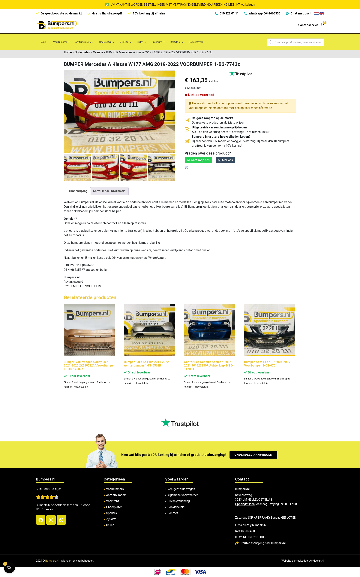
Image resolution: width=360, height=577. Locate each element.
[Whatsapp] (61, 520)
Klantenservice (308, 25)
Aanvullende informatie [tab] (109, 191)
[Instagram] (51, 520)
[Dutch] (316, 13)
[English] (321, 13)
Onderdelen (82, 52)
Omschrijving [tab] (78, 191)
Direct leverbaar (78, 376)
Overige (98, 52)
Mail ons (227, 160)
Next (171, 167)
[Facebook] (40, 520)
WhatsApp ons (200, 160)
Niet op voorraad (200, 95)
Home (68, 52)
